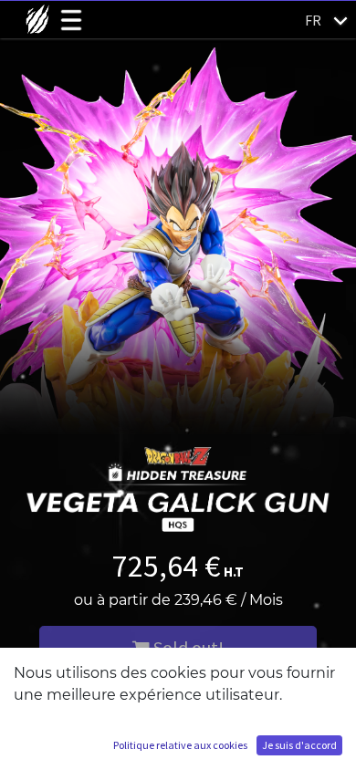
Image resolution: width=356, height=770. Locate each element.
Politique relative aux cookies (180, 745)
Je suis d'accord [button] (299, 745)
